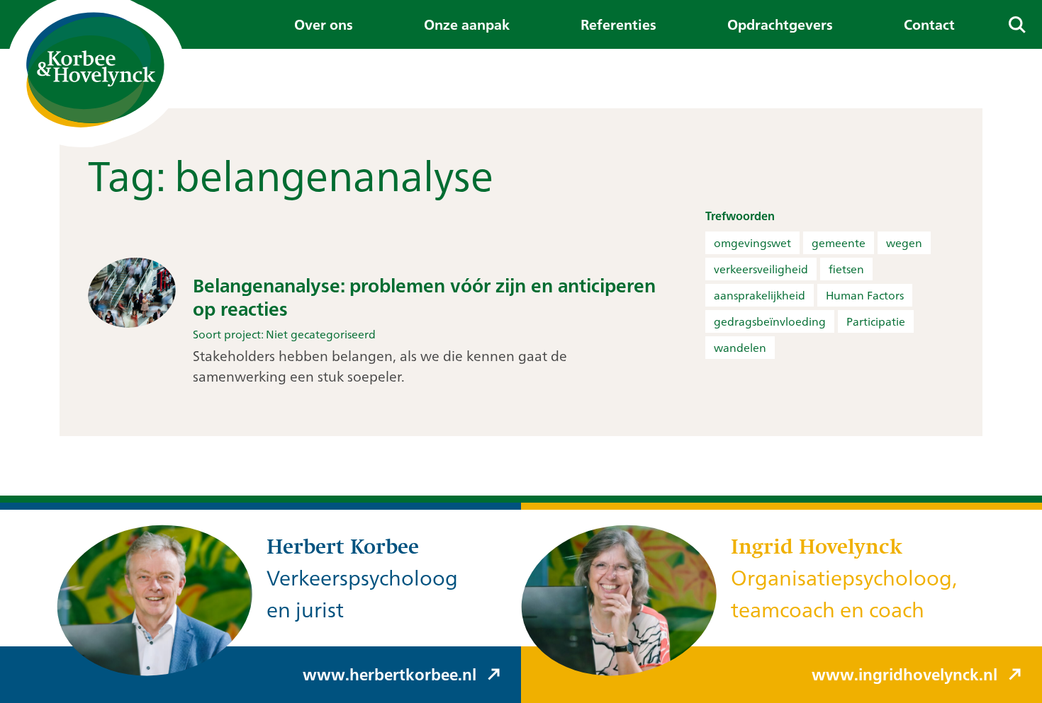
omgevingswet (752, 243)
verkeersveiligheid (761, 269)
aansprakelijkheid (759, 295)
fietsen (846, 269)
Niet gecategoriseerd (321, 334)
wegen (904, 243)
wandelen (740, 348)
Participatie (875, 321)
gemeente (838, 243)
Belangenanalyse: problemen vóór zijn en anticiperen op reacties (424, 297)
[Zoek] (1016, 24)
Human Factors (865, 295)
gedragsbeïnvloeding (770, 321)
